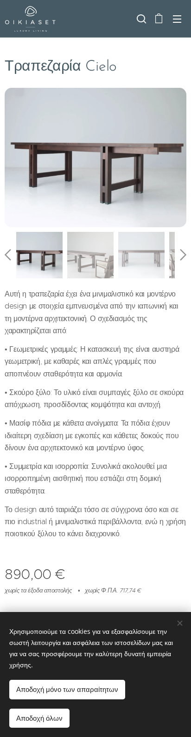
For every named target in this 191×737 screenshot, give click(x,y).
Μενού (177, 18)
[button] (140, 18)
